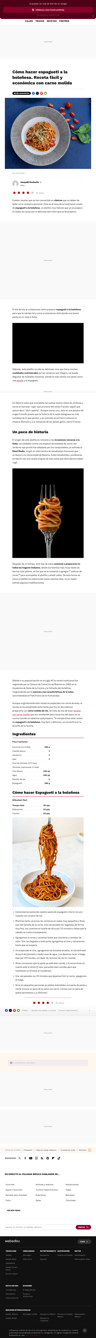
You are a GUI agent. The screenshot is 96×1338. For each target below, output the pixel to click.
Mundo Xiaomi (12, 1274)
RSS (42, 1158)
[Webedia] (12, 1240)
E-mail (45, 93)
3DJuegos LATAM (30, 1314)
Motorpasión (80, 1255)
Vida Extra (27, 1259)
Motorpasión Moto (82, 1259)
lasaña (20, 380)
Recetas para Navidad (16, 1195)
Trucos (39, 21)
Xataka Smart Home (11, 1268)
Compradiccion (12, 1298)
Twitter (37, 93)
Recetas (52, 21)
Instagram (36, 1158)
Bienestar (70, 1195)
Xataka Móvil (11, 1259)
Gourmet (10, 1184)
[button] (31, 182)
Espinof (43, 1259)
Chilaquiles (28, 1150)
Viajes (29, 21)
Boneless (82, 1150)
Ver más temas (13, 1210)
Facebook (33, 93)
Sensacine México (47, 1314)
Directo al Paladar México (65, 1315)
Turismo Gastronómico (68, 1010)
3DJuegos (27, 1255)
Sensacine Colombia (44, 1319)
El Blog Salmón (29, 1290)
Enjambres (41, 1195)
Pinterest (48, 1158)
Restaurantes (72, 1184)
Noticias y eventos (44, 1184)
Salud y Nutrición (14, 1190)
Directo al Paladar (65, 1255)
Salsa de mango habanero (46, 1150)
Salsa (38, 1200)
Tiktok (59, 1158)
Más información (33, 1335)
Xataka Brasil (11, 1318)
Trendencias (11, 1290)
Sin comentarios (22, 93)
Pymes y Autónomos (27, 1295)
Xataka (8, 1255)
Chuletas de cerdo (68, 1150)
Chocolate (71, 1200)
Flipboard (41, 93)
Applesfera (10, 1263)
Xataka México (12, 1314)
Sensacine (44, 1255)
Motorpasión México (80, 1315)
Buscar (81, 1227)
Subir (82, 1242)
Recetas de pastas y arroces (44, 1010)
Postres (64, 21)
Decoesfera (10, 1294)
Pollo (8, 1200)
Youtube (31, 1158)
